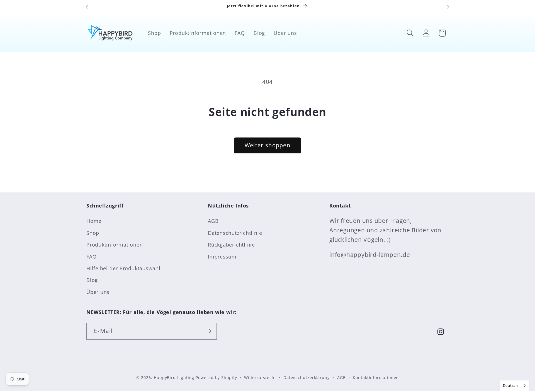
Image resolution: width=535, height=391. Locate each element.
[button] (410, 33)
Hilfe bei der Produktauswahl (123, 268)
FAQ (91, 256)
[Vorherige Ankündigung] (87, 7)
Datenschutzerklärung (306, 377)
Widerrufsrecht (260, 377)
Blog (92, 280)
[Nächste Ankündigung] (448, 7)
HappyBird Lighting (174, 377)
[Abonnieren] (209, 331)
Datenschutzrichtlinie (235, 233)
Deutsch (510, 385)
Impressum (222, 256)
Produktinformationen (114, 244)
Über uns (98, 292)
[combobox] (514, 385)
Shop (92, 233)
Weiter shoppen (267, 145)
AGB (213, 221)
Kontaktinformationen (376, 377)
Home (93, 221)
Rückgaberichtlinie (231, 244)
